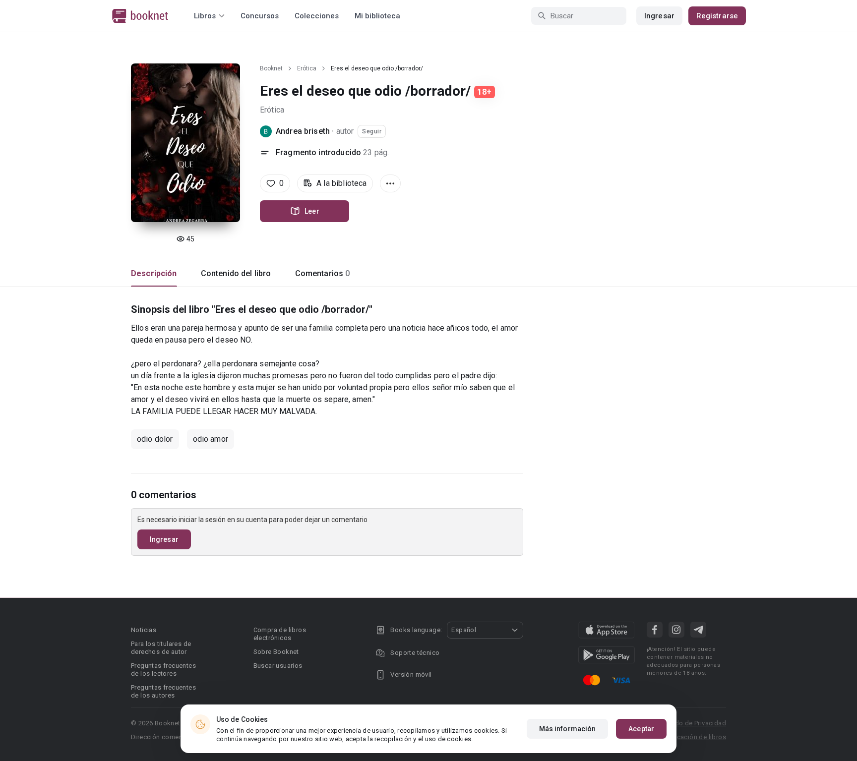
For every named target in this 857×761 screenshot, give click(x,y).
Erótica (306, 68)
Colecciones (317, 15)
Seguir (371, 131)
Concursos (260, 15)
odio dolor (155, 439)
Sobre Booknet (276, 651)
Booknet (271, 68)
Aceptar (641, 729)
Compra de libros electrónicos (279, 634)
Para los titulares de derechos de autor (161, 647)
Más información (567, 729)
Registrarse (717, 15)
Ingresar (659, 15)
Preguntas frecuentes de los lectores (163, 669)
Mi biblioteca (377, 15)
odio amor (210, 439)
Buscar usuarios (278, 665)
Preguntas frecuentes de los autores (163, 691)
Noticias (143, 630)
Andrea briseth (303, 131)
